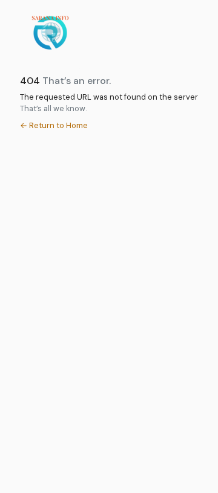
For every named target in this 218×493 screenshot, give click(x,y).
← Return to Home (54, 125)
